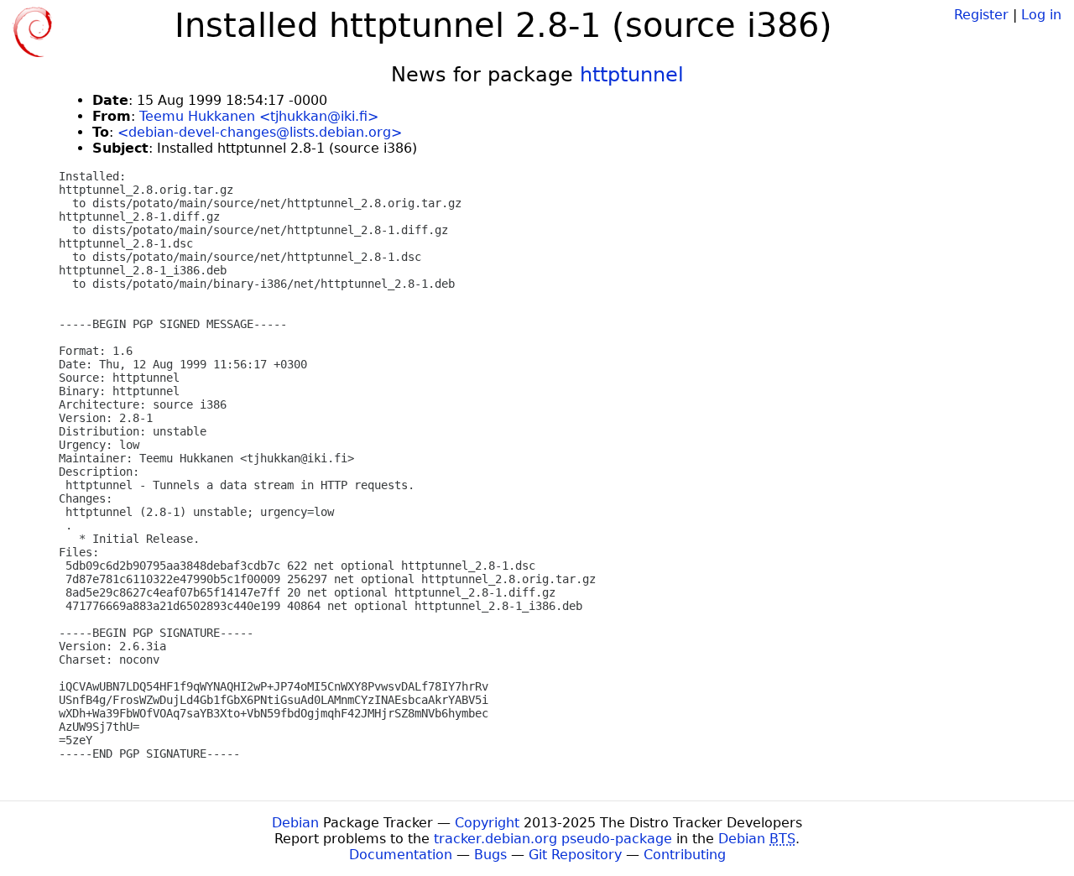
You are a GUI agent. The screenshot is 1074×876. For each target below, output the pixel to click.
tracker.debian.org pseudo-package (553, 839)
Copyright (487, 823)
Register (981, 15)
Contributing (685, 855)
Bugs (490, 855)
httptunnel (632, 74)
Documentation (400, 855)
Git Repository (575, 855)
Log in (1041, 15)
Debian (295, 823)
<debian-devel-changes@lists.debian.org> (259, 132)
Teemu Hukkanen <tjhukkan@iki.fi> (258, 116)
